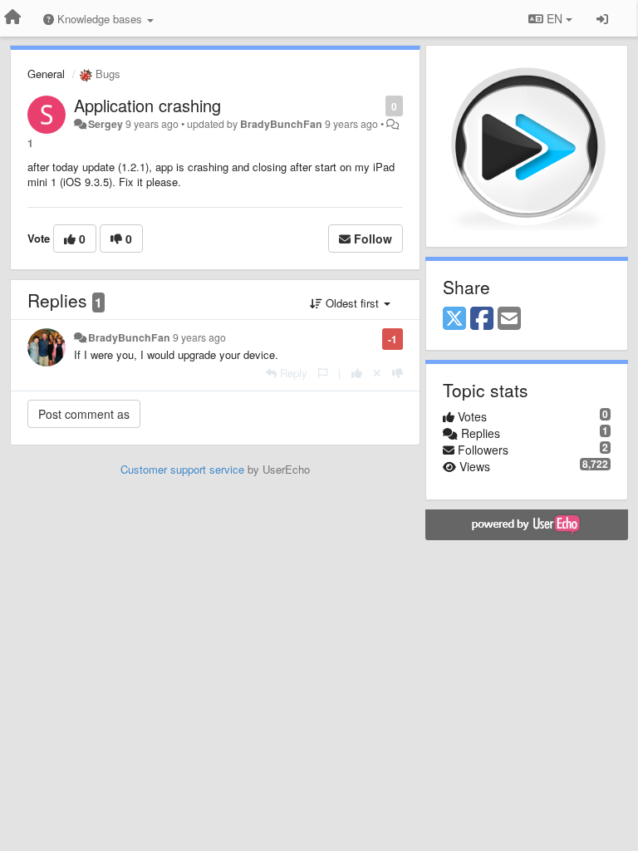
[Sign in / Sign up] (602, 18)
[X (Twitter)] (454, 319)
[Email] (509, 319)
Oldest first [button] (352, 303)
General (46, 73)
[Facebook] (481, 319)
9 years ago (199, 337)
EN (554, 18)
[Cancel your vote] (377, 373)
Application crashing (147, 105)
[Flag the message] (376, 105)
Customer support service (182, 469)
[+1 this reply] (356, 373)
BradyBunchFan (281, 123)
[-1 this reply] (397, 373)
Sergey (105, 123)
